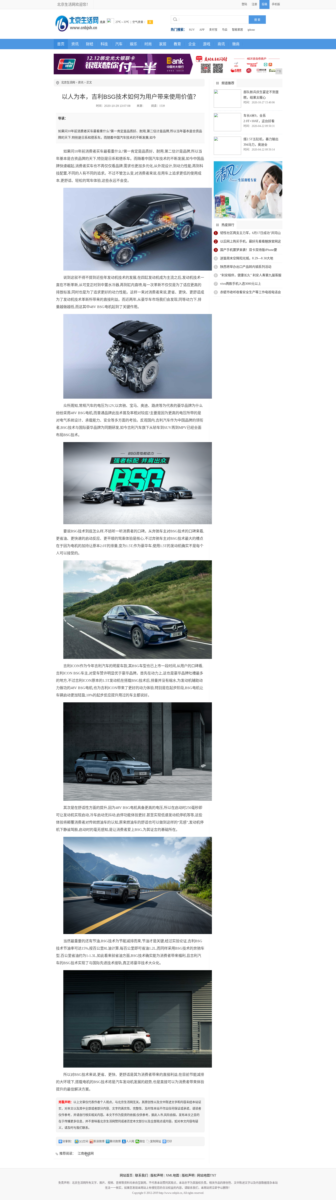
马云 (224, 29)
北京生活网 (68, 82)
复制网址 (155, 1141)
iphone (251, 29)
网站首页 (126, 1175)
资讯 (75, 44)
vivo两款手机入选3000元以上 (240, 283)
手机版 (276, 4)
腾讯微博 (115, 1141)
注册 (254, 4)
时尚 (148, 44)
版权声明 (156, 1175)
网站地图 (203, 1175)
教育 (177, 44)
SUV (192, 29)
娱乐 (133, 44)
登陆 (244, 4)
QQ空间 (83, 1141)
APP (202, 29)
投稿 (264, 4)
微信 (142, 1141)
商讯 (221, 44)
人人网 (130, 1141)
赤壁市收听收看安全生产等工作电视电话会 (250, 292)
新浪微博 (98, 1141)
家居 (162, 44)
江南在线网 (86, 1153)
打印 (169, 1141)
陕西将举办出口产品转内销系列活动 (245, 266)
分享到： (67, 1141)
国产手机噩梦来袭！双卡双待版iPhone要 (248, 250)
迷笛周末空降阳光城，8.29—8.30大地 (246, 258)
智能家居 (237, 29)
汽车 (119, 44)
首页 (60, 44)
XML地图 (172, 1175)
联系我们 (141, 1175)
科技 (104, 44)
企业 (192, 44)
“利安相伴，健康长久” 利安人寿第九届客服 (250, 275)
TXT (213, 1175)
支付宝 (213, 29)
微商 (236, 44)
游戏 (206, 44)
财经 (89, 44)
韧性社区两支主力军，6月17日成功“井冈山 (250, 233)
